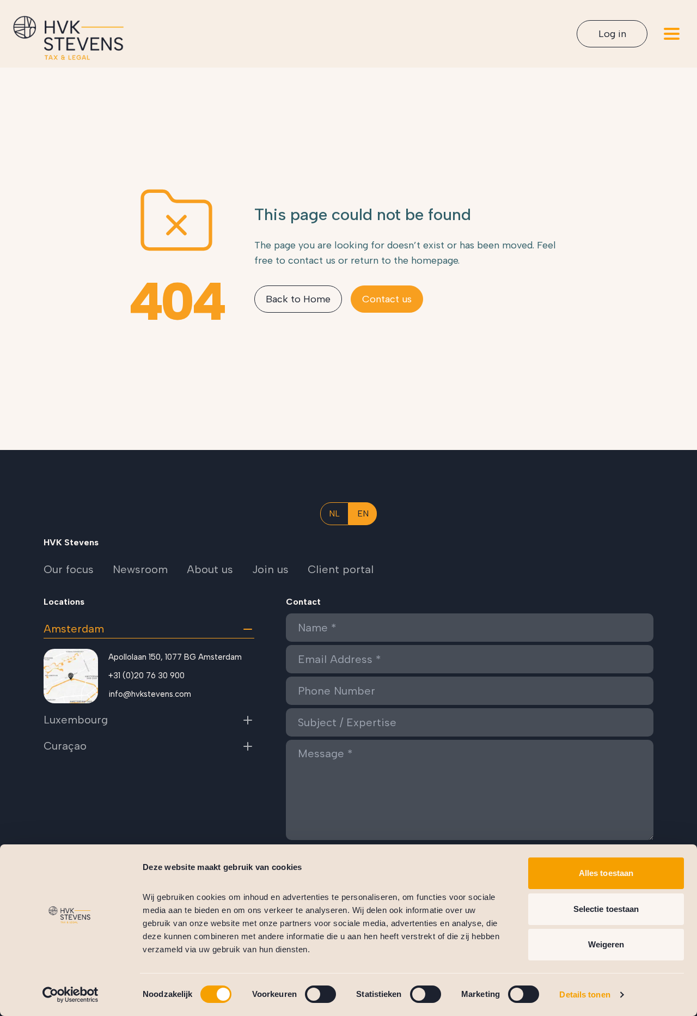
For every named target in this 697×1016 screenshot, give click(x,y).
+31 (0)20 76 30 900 (146, 675)
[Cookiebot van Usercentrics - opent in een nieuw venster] (70, 995)
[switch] (320, 994)
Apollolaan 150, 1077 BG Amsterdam (175, 657)
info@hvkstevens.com (149, 694)
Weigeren (606, 944)
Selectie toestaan (606, 909)
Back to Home (298, 299)
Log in (612, 34)
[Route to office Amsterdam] (71, 676)
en (363, 513)
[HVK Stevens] (68, 37)
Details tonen (584, 994)
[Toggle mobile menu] (671, 33)
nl (334, 513)
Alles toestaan (606, 873)
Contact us (387, 299)
